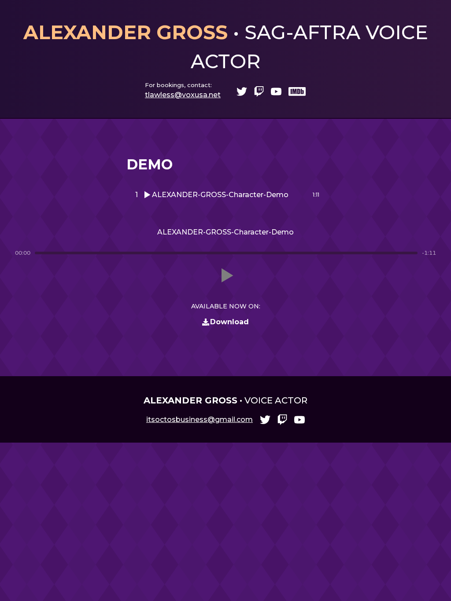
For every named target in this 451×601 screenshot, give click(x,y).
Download (229, 322)
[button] (225, 275)
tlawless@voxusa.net (183, 95)
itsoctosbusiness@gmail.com (199, 419)
